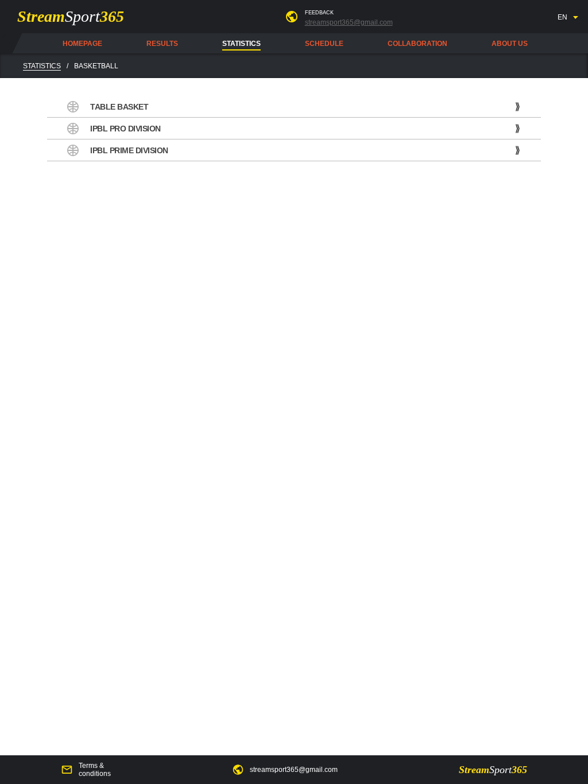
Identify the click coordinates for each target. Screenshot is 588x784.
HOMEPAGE (82, 44)
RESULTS (162, 44)
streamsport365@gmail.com (349, 22)
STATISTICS (241, 44)
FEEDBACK (319, 12)
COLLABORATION (417, 44)
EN (562, 17)
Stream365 (70, 16)
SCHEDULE (324, 44)
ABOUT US (510, 44)
